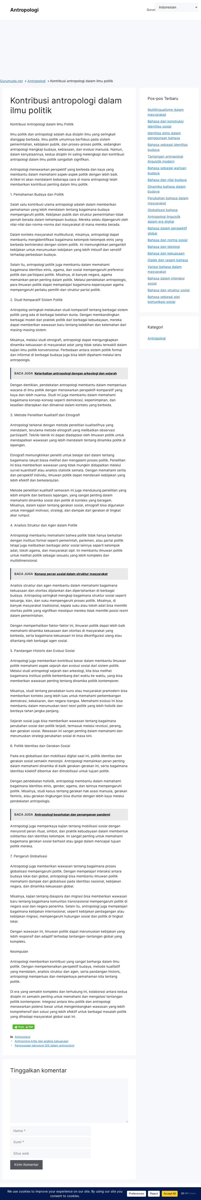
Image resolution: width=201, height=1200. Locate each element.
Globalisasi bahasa (163, 210)
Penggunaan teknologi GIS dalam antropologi (44, 1045)
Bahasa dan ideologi (164, 247)
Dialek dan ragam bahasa (168, 260)
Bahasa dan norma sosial (167, 240)
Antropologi (24, 10)
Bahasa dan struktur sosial (169, 290)
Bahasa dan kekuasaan (166, 253)
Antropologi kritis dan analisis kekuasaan (41, 1041)
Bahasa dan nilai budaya (167, 180)
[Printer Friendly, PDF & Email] (24, 1026)
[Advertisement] (100, 49)
